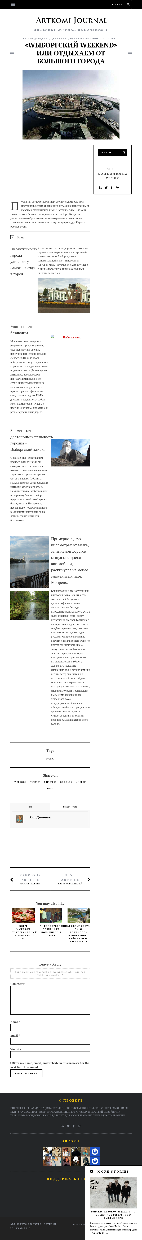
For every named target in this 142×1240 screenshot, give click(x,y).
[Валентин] (47, 1151)
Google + (66, 782)
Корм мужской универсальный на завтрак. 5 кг (24, 932)
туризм (50, 758)
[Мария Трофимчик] (56, 1151)
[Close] (92, 1171)
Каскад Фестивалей (70, 879)
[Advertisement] (50, 169)
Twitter (35, 782)
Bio (30, 806)
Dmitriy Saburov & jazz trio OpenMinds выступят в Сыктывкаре (113, 1214)
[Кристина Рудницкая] (95, 1151)
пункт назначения (84, 38)
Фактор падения (30, 879)
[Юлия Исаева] (66, 1161)
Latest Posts (70, 806)
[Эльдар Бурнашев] (76, 1161)
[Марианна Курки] (47, 1161)
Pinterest (50, 782)
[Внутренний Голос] (76, 1151)
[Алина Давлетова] (66, 1151)
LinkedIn (81, 782)
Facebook (20, 782)
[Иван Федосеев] (95, 1161)
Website (15, 1049)
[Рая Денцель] (85, 1151)
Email (50, 788)
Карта (20, 237)
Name (15, 1022)
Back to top (80, 1224)
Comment (17, 984)
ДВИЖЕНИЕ (60, 38)
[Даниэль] (85, 1161)
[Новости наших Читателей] (56, 1161)
